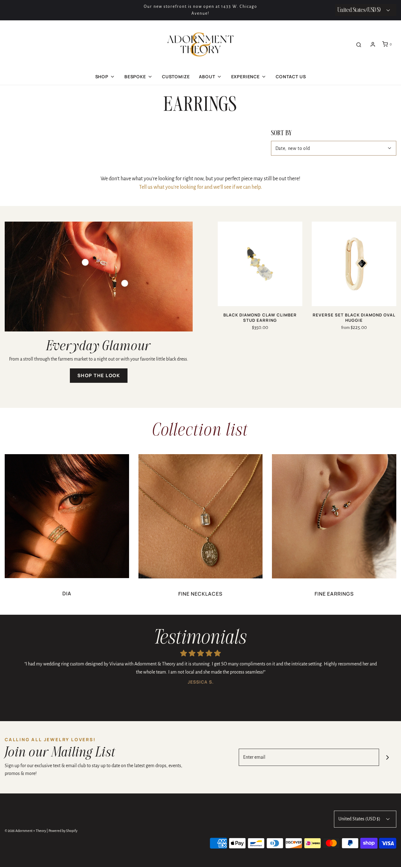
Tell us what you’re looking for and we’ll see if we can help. (200, 187)
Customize (176, 77)
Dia (66, 593)
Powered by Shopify (63, 831)
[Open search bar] (358, 44)
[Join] (387, 757)
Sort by (281, 133)
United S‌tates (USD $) (359, 10)
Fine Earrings (334, 593)
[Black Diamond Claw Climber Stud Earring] (260, 264)
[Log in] (373, 44)
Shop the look (98, 375)
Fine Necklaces (200, 593)
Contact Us (291, 77)
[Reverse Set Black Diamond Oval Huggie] (354, 264)
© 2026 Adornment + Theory (25, 831)
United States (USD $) (359, 818)
